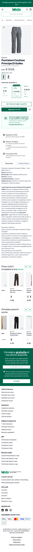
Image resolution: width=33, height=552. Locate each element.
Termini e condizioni (16, 537)
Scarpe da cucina (7, 401)
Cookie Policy (17, 542)
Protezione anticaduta (8, 440)
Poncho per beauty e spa (9, 464)
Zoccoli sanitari (6, 416)
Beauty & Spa (6, 453)
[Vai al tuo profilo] (27, 9)
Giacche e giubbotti (7, 432)
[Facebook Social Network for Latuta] (6, 510)
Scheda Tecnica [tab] (24, 163)
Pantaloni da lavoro (7, 427)
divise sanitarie (19, 20)
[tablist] (16, 163)
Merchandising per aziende (10, 482)
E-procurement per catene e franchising (14, 480)
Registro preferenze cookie (17, 544)
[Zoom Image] (4, 27)
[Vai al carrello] (30, 9)
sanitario (9, 20)
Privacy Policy (17, 540)
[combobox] (16, 14)
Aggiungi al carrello (14, 109)
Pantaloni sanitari (7, 411)
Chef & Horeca (7, 389)
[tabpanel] (16, 212)
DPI (2, 437)
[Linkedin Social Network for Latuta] (2, 510)
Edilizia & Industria (8, 421)
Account (4, 495)
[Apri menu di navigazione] (2, 9)
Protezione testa (6, 448)
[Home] (2, 20)
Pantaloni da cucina (8, 395)
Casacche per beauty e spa (10, 455)
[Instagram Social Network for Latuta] (10, 510)
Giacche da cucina (7, 392)
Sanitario (5, 405)
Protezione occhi (7, 445)
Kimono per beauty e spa (9, 458)
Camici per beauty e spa (9, 461)
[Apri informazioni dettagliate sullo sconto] (16, 83)
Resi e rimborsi (6, 498)
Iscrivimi (16, 381)
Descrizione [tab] (9, 163)
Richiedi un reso (6, 501)
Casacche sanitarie (7, 408)
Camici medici (6, 414)
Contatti (4, 490)
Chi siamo (4, 493)
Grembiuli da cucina (8, 398)
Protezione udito (6, 442)
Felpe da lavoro (6, 429)
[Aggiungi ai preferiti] (30, 109)
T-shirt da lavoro (6, 424)
